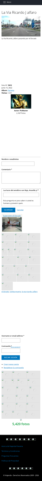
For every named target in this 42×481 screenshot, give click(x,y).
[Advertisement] (21, 61)
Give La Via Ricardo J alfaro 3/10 (6, 83)
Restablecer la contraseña (14, 368)
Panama (11, 90)
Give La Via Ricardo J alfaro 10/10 (18, 83)
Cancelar (20, 210)
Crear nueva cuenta (11, 364)
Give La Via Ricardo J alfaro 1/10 (2, 83)
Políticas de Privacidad (10, 461)
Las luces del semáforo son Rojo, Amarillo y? (21, 190)
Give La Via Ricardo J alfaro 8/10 (14, 83)
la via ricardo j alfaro (30, 291)
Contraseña (7, 346)
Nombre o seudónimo (10, 159)
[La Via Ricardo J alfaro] (21, 36)
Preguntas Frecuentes (10, 456)
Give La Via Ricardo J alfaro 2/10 (4, 83)
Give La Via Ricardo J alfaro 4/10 (7, 83)
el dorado (5, 291)
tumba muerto (15, 291)
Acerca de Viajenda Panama (12, 446)
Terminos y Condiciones (11, 451)
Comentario (7, 169)
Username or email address (13, 336)
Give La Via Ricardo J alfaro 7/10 (13, 83)
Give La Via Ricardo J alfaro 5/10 (9, 83)
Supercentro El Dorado (12, 216)
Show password (15, 347)
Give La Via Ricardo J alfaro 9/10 (16, 83)
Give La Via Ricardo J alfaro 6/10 (11, 83)
